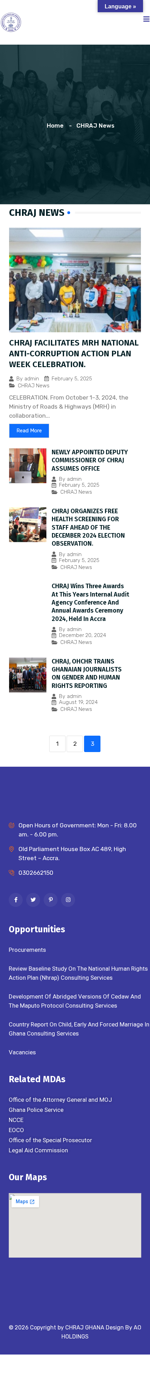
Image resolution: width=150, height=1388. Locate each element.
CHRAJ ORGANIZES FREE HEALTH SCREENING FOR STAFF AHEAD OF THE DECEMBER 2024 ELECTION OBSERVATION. (88, 527)
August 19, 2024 (78, 702)
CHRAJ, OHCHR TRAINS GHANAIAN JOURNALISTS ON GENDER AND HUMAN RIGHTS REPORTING (87, 674)
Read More (29, 430)
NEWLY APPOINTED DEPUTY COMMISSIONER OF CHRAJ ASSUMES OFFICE (90, 460)
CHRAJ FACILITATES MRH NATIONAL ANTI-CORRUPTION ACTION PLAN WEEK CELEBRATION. (73, 353)
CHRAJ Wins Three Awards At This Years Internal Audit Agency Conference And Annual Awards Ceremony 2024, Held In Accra (90, 602)
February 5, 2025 (72, 378)
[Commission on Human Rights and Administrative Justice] (10, 21)
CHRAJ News (34, 385)
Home (56, 125)
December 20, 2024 (82, 635)
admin (31, 378)
